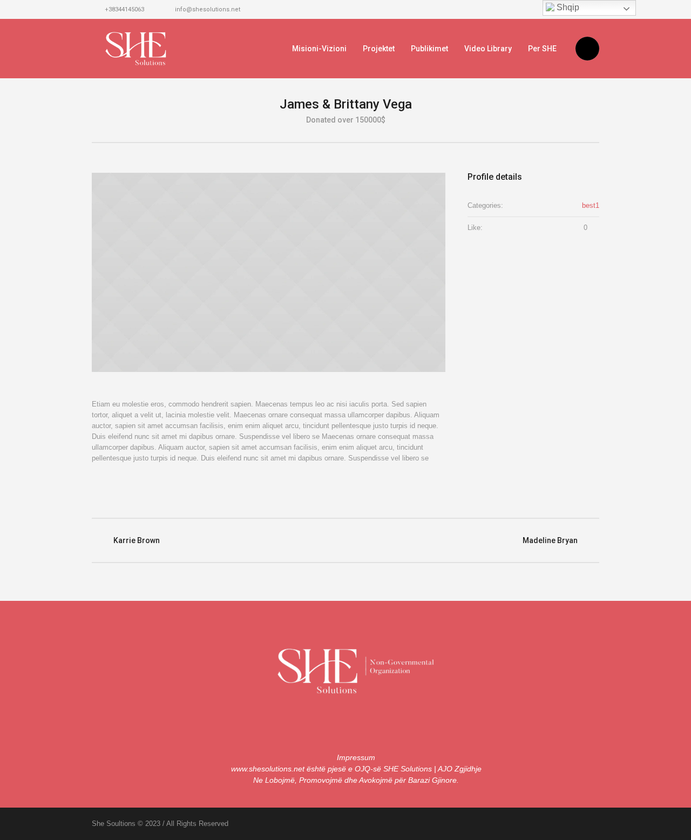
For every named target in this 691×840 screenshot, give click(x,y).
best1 (590, 205)
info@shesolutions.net (207, 9)
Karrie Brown (136, 540)
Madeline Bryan (550, 540)
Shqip (566, 7)
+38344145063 (124, 9)
